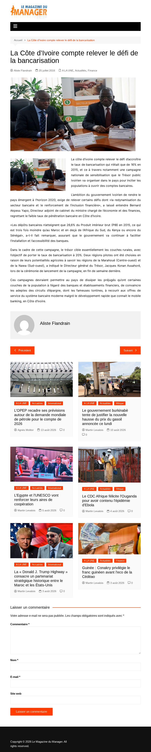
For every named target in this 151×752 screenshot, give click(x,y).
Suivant (128, 350)
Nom (14, 660)
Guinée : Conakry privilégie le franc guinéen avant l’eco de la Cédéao (107, 572)
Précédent (24, 350)
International (54, 403)
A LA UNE (67, 70)
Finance (92, 70)
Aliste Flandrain (23, 70)
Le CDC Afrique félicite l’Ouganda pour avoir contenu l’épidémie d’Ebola (109, 500)
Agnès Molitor (26, 429)
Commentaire (19, 624)
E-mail (15, 676)
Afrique (120, 403)
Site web (15, 693)
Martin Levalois (94, 429)
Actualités (80, 70)
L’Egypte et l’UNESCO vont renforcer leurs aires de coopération (36, 499)
